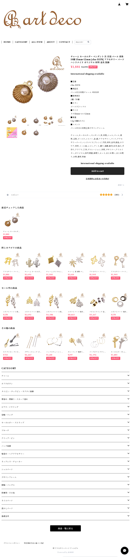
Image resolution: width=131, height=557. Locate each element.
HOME (7, 42)
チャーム (5, 376)
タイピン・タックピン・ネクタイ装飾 (18, 391)
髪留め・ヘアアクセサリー (13, 454)
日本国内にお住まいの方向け (97, 179)
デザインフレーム (9, 477)
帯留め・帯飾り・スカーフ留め (15, 399)
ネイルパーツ (7, 500)
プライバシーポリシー (12, 543)
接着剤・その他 (8, 493)
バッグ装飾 (6, 446)
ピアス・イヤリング (10, 407)
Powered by (62, 552)
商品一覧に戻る (65, 528)
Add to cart (97, 171)
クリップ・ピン (8, 438)
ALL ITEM (37, 42)
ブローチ (5, 430)
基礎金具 (5, 516)
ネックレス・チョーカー (12, 461)
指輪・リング (7, 415)
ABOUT (51, 42)
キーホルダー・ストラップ (13, 422)
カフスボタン (7, 383)
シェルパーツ (7, 469)
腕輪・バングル (8, 485)
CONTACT (64, 42)
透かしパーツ (7, 508)
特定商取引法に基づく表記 (34, 543)
